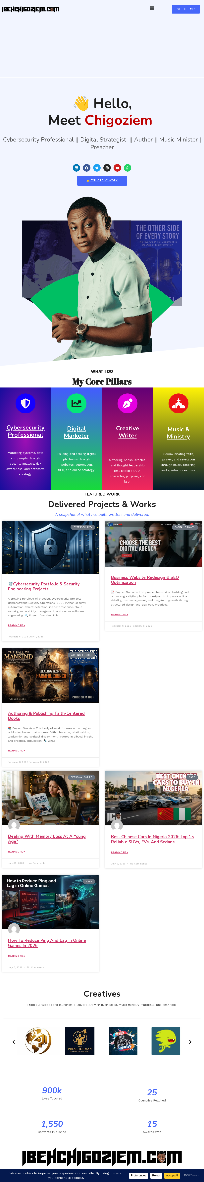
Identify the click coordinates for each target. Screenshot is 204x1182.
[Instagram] (107, 167)
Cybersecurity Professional (25, 431)
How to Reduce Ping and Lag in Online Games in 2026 (47, 943)
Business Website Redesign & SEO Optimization (145, 580)
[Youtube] (117, 167)
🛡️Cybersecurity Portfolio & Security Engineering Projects (44, 586)
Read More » (16, 625)
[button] (151, 8)
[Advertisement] (102, 45)
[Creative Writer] (127, 403)
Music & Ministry (178, 433)
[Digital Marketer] (76, 403)
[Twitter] (97, 167)
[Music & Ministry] (178, 403)
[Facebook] (86, 167)
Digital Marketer (76, 432)
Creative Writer (127, 432)
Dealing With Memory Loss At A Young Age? (47, 839)
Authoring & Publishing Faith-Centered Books (46, 716)
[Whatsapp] (127, 167)
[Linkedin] (76, 167)
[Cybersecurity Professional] (25, 403)
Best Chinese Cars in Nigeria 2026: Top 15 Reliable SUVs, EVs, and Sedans (152, 839)
